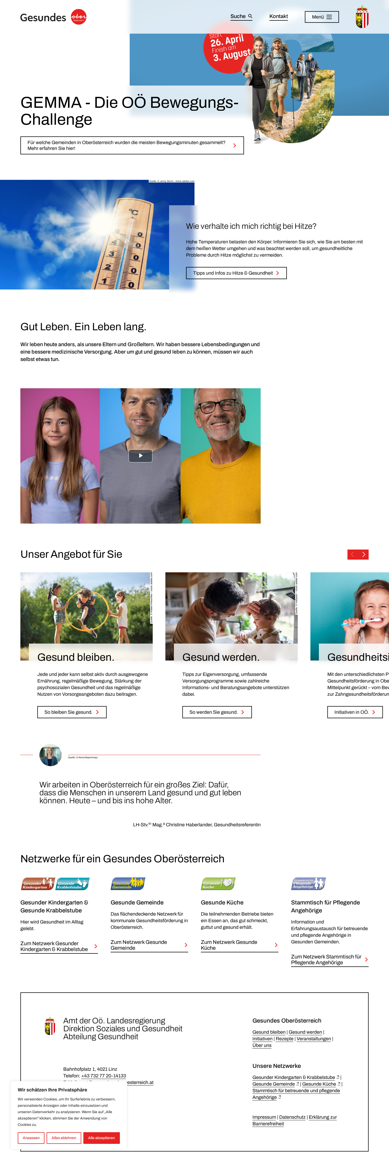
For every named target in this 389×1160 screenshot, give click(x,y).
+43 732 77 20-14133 (103, 1075)
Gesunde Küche (319, 1084)
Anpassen (31, 1138)
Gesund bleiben (269, 1032)
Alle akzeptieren (101, 1138)
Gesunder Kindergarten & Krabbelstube (293, 1077)
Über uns (262, 1045)
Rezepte (284, 1038)
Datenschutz (292, 1117)
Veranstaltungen (314, 1038)
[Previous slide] (352, 554)
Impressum (264, 1117)
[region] (69, 1115)
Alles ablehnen (64, 1138)
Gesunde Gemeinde (273, 1084)
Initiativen (262, 1038)
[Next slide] (364, 554)
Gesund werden (305, 1032)
